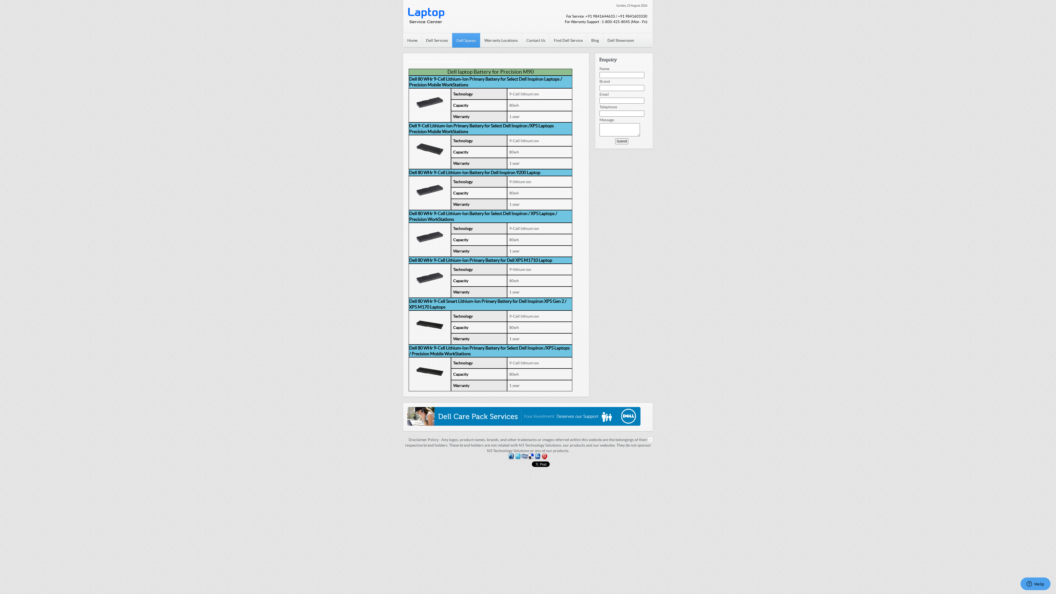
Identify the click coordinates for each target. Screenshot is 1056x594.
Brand (605, 81)
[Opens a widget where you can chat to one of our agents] (1035, 584)
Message (607, 120)
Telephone (608, 107)
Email (604, 94)
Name (604, 69)
